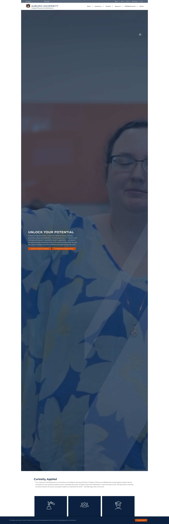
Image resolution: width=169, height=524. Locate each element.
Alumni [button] (142, 6)
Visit (122, 1)
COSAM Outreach (130, 6)
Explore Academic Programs (40, 248)
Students (108, 6)
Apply (116, 1)
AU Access (135, 1)
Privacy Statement (62, 520)
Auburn (30, 1)
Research (118, 6)
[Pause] (140, 34)
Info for (47, 1)
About (89, 6)
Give (129, 1)
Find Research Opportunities (64, 248)
